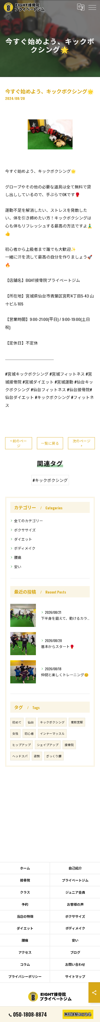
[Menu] (92, 7)
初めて (17, 722)
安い (17, 566)
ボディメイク (24, 548)
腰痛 (17, 557)
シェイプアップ (47, 744)
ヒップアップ (21, 744)
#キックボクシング (50, 480)
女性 (15, 733)
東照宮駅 (77, 722)
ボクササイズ (25, 529)
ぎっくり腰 (54, 756)
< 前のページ (18, 443)
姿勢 (37, 756)
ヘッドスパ (20, 756)
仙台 (31, 722)
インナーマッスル (52, 733)
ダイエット (23, 539)
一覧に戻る (50, 443)
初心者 (29, 733)
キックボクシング (52, 722)
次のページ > (82, 443)
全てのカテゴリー (28, 520)
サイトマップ (75, 976)
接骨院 (69, 744)
